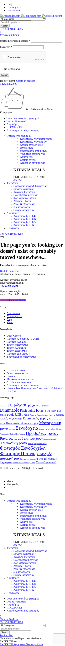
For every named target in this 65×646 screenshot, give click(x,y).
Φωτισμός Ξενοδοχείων (23, 448)
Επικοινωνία (13, 10)
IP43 (43, 410)
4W (37, 406)
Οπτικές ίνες (26, 147)
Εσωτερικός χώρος (35, 418)
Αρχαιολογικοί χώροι (45, 415)
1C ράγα (15, 405)
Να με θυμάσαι (11, 69)
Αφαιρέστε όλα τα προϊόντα (28, 644)
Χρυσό (32, 462)
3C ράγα (29, 405)
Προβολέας (20, 434)
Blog (9, 4)
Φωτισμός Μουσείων (37, 443)
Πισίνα (12, 434)
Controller (43, 405)
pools (10, 414)
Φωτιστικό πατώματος (21, 462)
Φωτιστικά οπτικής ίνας (32, 153)
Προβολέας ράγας (42, 433)
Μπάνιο (12, 429)
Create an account (25, 80)
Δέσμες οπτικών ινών (31, 144)
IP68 (59, 411)
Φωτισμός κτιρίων (28, 459)
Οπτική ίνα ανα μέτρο (47, 429)
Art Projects (26, 156)
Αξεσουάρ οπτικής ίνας (32, 162)
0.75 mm (3, 406)
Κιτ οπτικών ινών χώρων (33, 141)
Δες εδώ (17, 180)
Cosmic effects (28, 159)
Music (3, 414)
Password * (6, 47)
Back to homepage (10, 271)
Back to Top (6, 635)
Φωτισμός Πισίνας (18, 453)
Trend (25, 414)
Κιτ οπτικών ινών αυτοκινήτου (36, 138)
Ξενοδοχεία (27, 428)
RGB (18, 414)
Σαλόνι (26, 439)
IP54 (49, 410)
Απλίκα (33, 415)
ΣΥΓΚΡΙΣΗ (6, 644)
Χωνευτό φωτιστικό (46, 462)
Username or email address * (15, 40)
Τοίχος (35, 438)
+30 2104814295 (9, 285)
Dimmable (9, 410)
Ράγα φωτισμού (11, 438)
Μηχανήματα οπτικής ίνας (33, 150)
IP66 (54, 411)
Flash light (27, 410)
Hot (37, 410)
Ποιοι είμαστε (14, 7)
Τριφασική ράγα (13, 443)
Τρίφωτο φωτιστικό (49, 439)
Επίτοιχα (17, 418)
